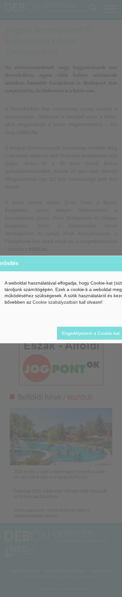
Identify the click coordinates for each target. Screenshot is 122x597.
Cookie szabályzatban (55, 302)
